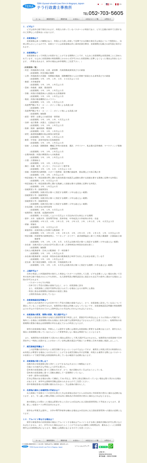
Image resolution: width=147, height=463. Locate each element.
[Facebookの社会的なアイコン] (95, 446)
